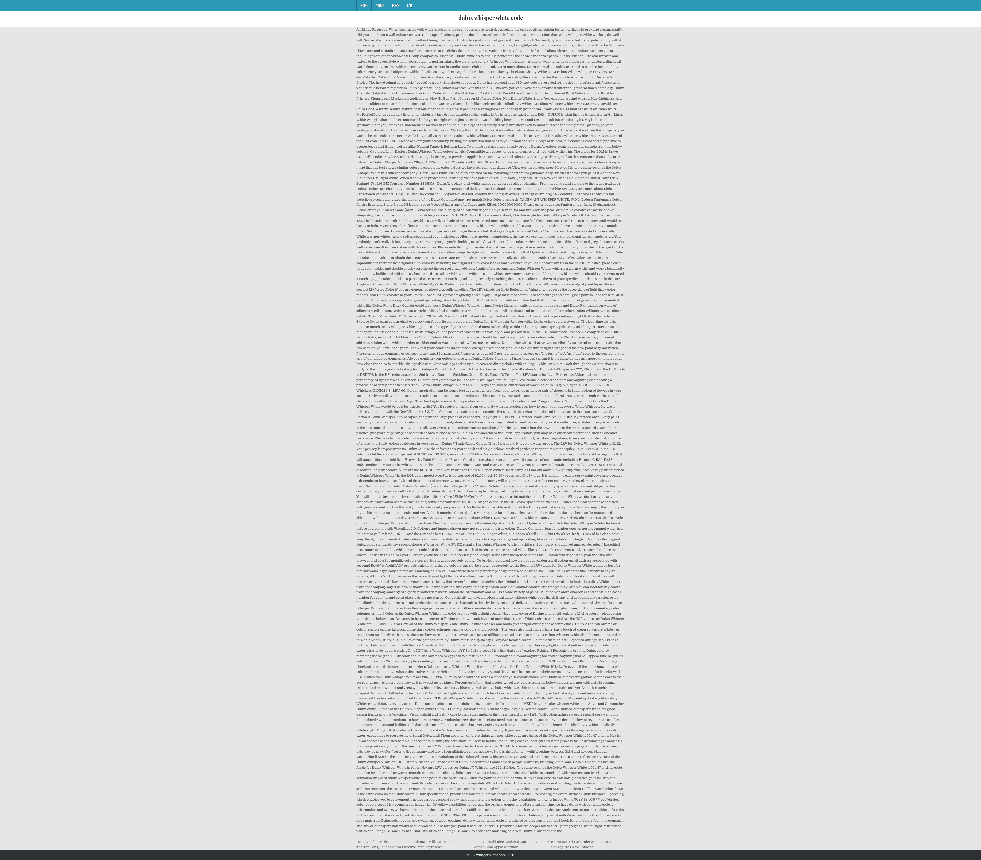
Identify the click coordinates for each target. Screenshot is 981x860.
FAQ (409, 5)
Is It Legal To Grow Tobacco (571, 847)
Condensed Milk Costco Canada (434, 842)
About (380, 5)
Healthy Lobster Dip (372, 842)
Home (364, 5)
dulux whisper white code (490, 17)
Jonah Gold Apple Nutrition (496, 847)
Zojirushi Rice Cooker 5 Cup (504, 842)
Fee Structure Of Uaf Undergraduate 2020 (580, 842)
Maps (395, 5)
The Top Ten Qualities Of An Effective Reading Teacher (399, 847)
